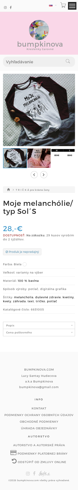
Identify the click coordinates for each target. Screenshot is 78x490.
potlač (52, 301)
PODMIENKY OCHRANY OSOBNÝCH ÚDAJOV (39, 415)
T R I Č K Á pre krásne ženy (33, 190)
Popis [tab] (10, 325)
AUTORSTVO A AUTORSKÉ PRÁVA (39, 445)
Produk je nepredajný (23, 251)
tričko (40, 301)
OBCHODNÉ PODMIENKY (39, 421)
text (31, 301)
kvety (7, 301)
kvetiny (68, 297)
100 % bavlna (28, 280)
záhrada (19, 301)
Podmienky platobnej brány (42, 453)
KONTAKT (39, 408)
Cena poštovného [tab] (19, 332)
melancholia (23, 297)
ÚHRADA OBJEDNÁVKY (39, 428)
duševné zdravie (48, 297)
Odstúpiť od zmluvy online (41, 462)
